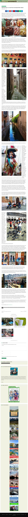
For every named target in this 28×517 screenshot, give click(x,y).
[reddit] (12, 11)
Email (2, 353)
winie (2, 308)
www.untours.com (10, 304)
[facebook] (6, 11)
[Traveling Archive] (14, 1)
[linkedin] (16, 11)
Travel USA (6, 514)
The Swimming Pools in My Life (6, 326)
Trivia (25, 514)
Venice (24, 307)
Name (2, 351)
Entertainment (22, 514)
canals (4, 307)
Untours (19, 307)
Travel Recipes (14, 514)
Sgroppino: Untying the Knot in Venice (19, 326)
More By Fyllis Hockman (13, 315)
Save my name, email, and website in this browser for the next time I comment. (9, 356)
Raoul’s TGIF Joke (18, 514)
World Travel (5, 5)
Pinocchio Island (15, 307)
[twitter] (8, 11)
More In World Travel (14, 316)
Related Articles (13, 314)
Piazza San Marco (11, 307)
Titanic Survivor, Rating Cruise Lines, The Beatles (6, 311)
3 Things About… (10, 514)
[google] (10, 11)
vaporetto (21, 307)
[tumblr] (18, 11)
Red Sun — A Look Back (23, 311)
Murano (8, 307)
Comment (3, 345)
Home (2, 5)
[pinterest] (14, 11)
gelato (6, 307)
